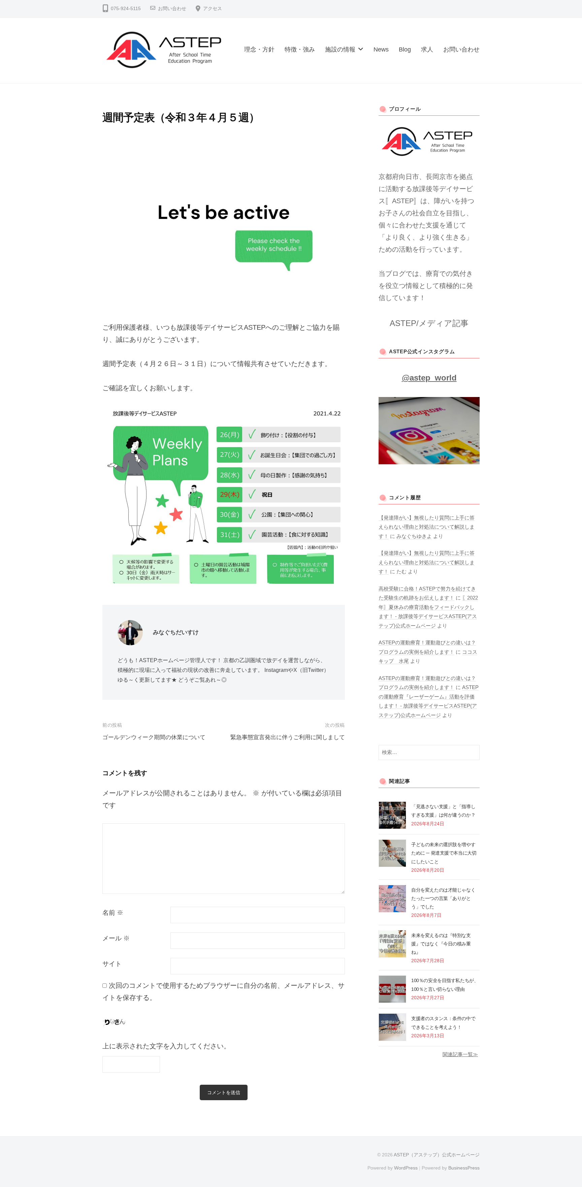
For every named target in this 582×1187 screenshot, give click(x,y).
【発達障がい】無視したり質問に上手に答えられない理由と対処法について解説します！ (427, 527)
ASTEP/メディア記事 (429, 323)
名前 (112, 912)
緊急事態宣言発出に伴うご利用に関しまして (287, 737)
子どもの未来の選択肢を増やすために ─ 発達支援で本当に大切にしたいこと (443, 853)
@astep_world (429, 377)
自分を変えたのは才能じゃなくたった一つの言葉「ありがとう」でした (443, 898)
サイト (112, 963)
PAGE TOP (562, 1145)
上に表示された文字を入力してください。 (166, 1046)
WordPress (406, 1168)
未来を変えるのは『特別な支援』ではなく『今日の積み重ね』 (441, 943)
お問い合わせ (172, 8)
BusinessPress (464, 1168)
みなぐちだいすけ (176, 632)
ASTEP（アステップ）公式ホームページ (437, 1154)
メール (116, 938)
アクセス (212, 8)
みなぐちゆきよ (414, 536)
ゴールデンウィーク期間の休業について (153, 737)
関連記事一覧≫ (460, 1054)
